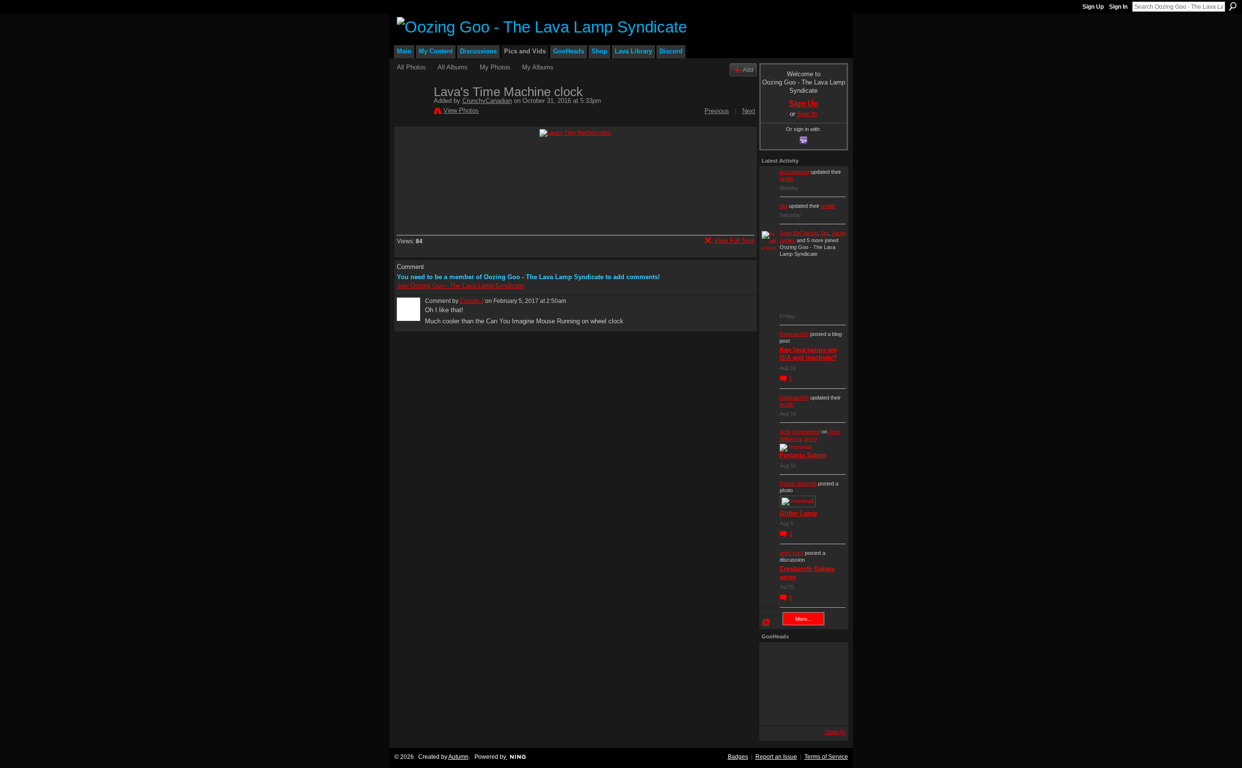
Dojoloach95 (794, 334)
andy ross (791, 553)
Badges (738, 756)
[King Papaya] (774, 657)
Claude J (472, 301)
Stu (783, 206)
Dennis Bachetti (798, 483)
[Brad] (827, 684)
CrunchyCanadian (487, 100)
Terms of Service (826, 756)
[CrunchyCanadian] (412, 112)
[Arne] (801, 710)
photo (810, 439)
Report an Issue (776, 756)
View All (835, 732)
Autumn (458, 756)
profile (787, 179)
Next (748, 111)
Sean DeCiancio (798, 233)
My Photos (495, 67)
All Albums (453, 67)
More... (803, 619)
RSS (766, 622)
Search (1233, 6)
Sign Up (1093, 6)
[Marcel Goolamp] (827, 710)
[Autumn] (774, 710)
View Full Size (734, 240)
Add (748, 70)
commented (806, 431)
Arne (785, 431)
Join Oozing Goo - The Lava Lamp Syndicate (460, 285)
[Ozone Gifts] (827, 657)
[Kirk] (801, 684)
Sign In (1118, 6)
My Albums (538, 67)
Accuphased (794, 172)
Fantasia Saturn (803, 455)
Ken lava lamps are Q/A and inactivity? (808, 354)
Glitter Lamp (798, 513)
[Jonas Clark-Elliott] (774, 684)
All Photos (411, 67)
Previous (716, 111)
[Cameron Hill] (801, 657)
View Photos (461, 110)
